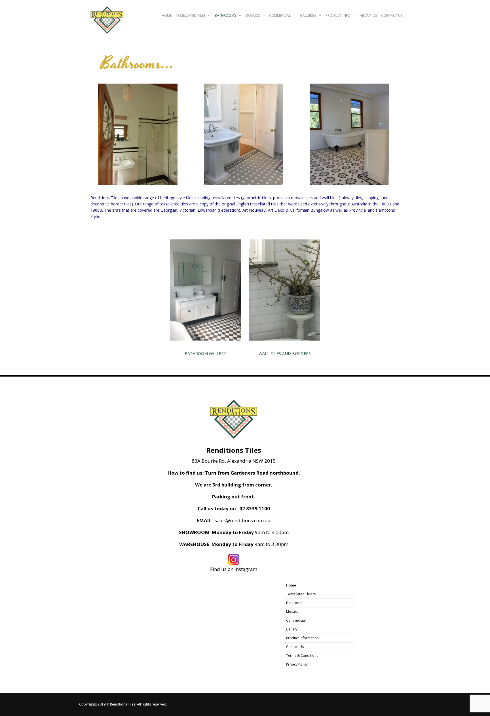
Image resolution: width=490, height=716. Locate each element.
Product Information (302, 638)
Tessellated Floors (301, 594)
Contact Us (391, 15)
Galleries (308, 15)
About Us (368, 15)
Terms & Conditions (302, 655)
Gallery (291, 629)
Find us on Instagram (233, 569)
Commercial (280, 15)
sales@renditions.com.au (243, 520)
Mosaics (252, 15)
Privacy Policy (297, 664)
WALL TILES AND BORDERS (285, 353)
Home (167, 15)
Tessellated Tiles (190, 15)
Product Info (338, 15)
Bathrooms (225, 15)
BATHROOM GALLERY (205, 353)
